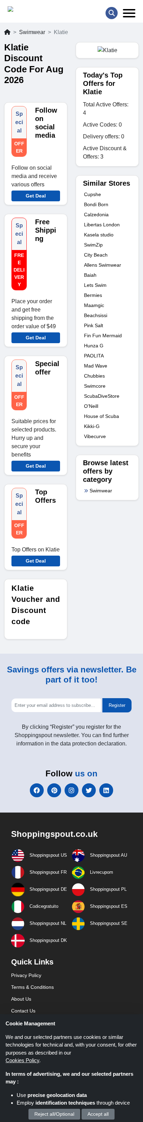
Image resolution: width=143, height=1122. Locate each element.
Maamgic (94, 305)
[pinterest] (54, 790)
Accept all (98, 1114)
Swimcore (95, 386)
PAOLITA (94, 355)
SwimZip (93, 245)
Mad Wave (95, 366)
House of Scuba (101, 416)
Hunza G (93, 345)
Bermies (93, 295)
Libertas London (102, 224)
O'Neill (91, 406)
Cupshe (92, 194)
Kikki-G (92, 426)
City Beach (96, 255)
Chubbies (94, 376)
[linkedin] (106, 790)
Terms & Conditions (32, 987)
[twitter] (89, 790)
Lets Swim (95, 285)
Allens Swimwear (102, 265)
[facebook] (37, 790)
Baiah (90, 275)
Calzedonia (96, 214)
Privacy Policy (26, 975)
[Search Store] (112, 13)
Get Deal (36, 196)
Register (117, 705)
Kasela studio (98, 234)
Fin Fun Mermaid (103, 335)
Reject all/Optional (54, 1114)
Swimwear (32, 32)
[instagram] (71, 790)
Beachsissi (95, 315)
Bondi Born (96, 204)
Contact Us (23, 1011)
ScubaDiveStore (101, 396)
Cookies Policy (22, 1060)
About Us (21, 999)
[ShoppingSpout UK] (34, 10)
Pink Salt (93, 325)
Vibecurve (95, 436)
